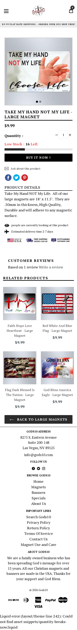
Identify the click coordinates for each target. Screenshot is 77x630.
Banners (38, 492)
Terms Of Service (38, 533)
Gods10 (43, 590)
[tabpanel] (38, 72)
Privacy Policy (38, 522)
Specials (39, 497)
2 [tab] (40, 102)
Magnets (38, 486)
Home (38, 481)
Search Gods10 (38, 516)
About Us (38, 503)
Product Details (22, 187)
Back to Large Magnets (41, 419)
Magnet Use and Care (38, 544)
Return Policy (38, 527)
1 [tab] (37, 102)
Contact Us (38, 538)
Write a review (51, 267)
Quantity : (14, 135)
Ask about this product (25, 168)
